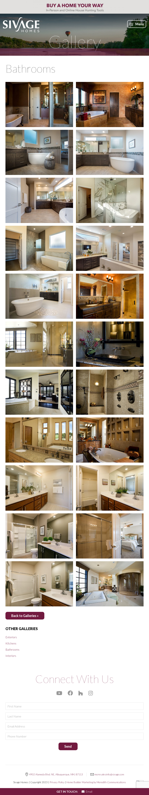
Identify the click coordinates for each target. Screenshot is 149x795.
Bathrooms (12, 649)
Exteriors (11, 637)
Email (88, 791)
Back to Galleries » (25, 616)
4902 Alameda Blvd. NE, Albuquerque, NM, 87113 (56, 774)
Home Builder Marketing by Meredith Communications (96, 782)
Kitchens (10, 643)
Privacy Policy (57, 782)
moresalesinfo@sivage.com (109, 774)
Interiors (10, 655)
